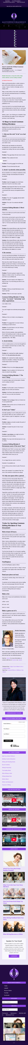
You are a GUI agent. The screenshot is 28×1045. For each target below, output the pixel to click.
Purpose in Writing (6, 784)
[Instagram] (15, 33)
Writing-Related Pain (7, 776)
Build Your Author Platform (8, 756)
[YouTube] (15, 35)
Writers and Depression (7, 782)
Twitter (5, 986)
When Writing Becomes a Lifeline (13, 934)
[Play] (4, 804)
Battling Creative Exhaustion (8, 759)
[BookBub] (15, 43)
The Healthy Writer (6, 770)
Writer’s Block (5, 779)
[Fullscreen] (24, 804)
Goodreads (6, 995)
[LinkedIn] (15, 38)
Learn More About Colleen (14, 713)
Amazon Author (8, 990)
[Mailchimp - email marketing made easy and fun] (15, 746)
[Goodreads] (15, 45)
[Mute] (21, 804)
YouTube (6, 993)
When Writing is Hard (7, 773)
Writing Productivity (6, 767)
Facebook (14, 660)
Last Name (7, 734)
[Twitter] (15, 30)
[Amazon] (15, 40)
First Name (7, 729)
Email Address (7, 723)
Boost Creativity (6, 764)
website (8, 658)
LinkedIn (20, 660)
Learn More (14, 956)
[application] (14, 799)
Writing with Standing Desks (8, 761)
